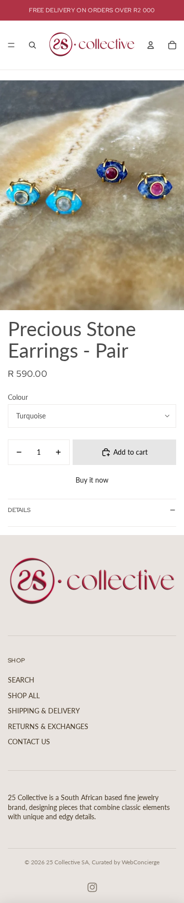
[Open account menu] (150, 45)
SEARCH (21, 680)
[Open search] (32, 45)
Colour (18, 397)
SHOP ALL (24, 695)
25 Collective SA (67, 862)
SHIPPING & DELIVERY (44, 711)
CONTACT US (29, 741)
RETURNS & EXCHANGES (48, 726)
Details (19, 510)
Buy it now (92, 480)
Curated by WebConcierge (125, 862)
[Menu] (11, 45)
